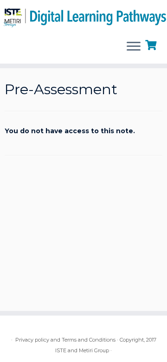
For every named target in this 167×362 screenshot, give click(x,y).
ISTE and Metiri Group (82, 350)
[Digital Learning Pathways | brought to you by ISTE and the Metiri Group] (83, 16)
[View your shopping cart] (152, 44)
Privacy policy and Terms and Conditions (65, 339)
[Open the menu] (134, 47)
